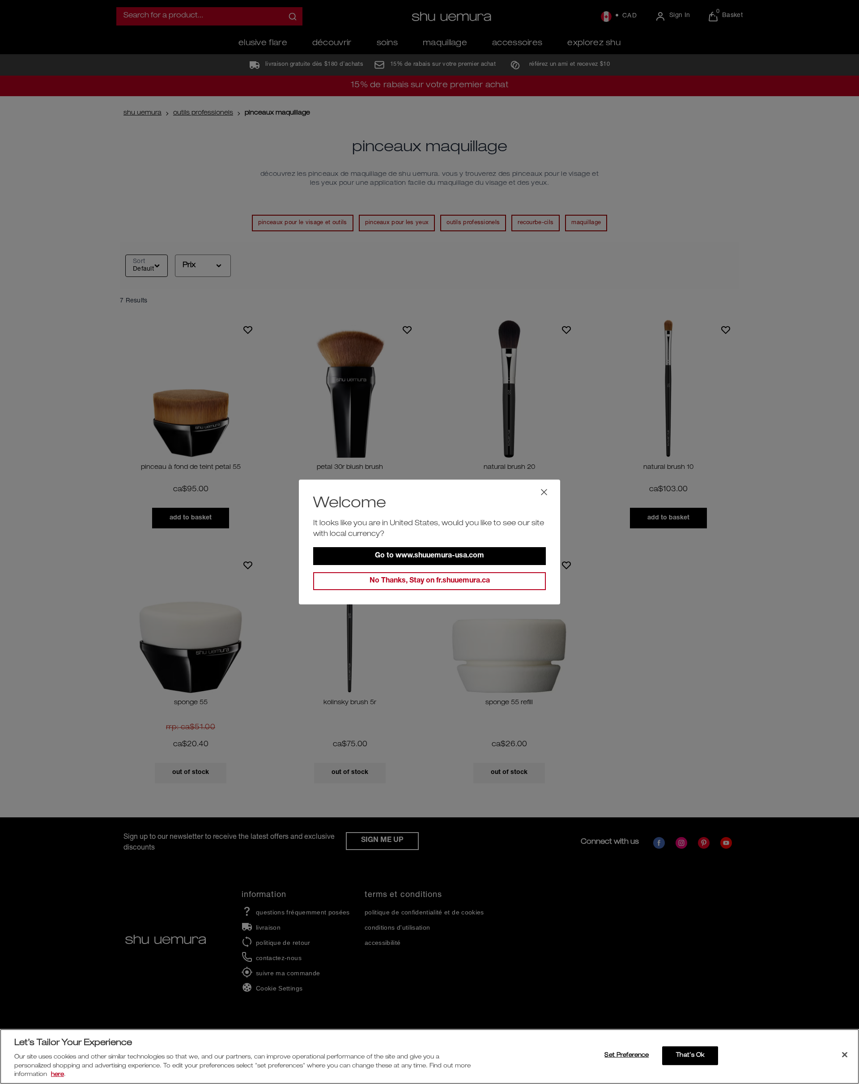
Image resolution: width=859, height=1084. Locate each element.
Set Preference (626, 1055)
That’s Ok (690, 1055)
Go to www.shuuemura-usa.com (429, 556)
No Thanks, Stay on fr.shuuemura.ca (430, 581)
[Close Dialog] (544, 492)
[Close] (845, 1055)
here (57, 1075)
